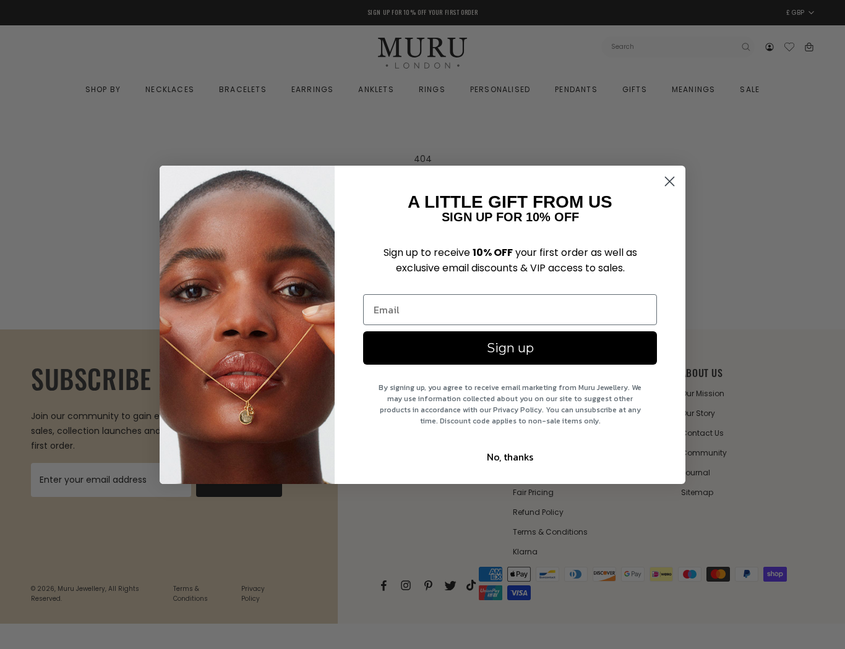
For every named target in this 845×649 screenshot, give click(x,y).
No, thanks (510, 456)
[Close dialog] (669, 181)
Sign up (510, 348)
